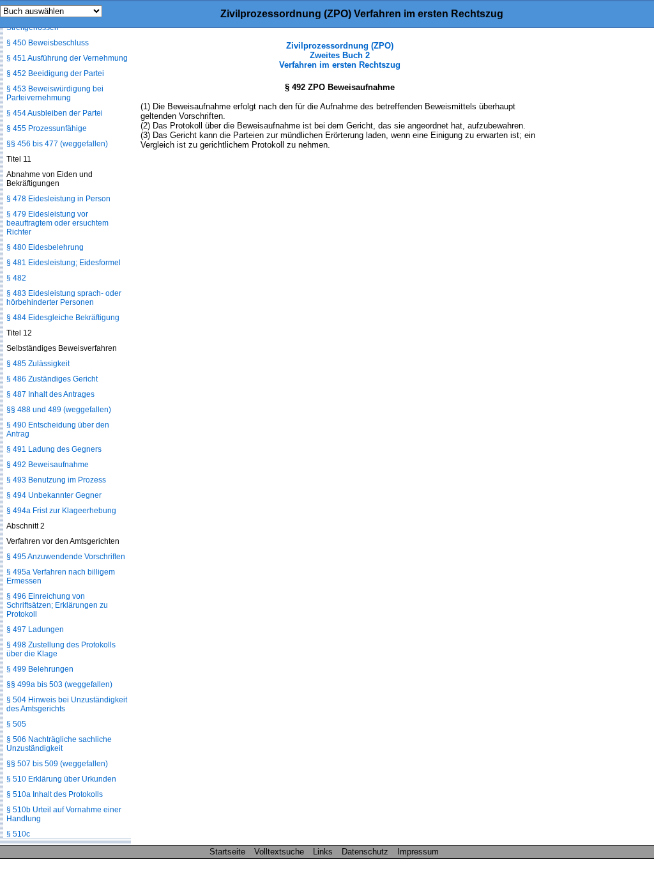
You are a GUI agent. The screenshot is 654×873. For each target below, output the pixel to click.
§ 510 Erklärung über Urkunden (61, 779)
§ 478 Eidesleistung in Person (58, 198)
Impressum (418, 851)
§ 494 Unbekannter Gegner (54, 495)
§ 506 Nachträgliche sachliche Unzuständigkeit (59, 744)
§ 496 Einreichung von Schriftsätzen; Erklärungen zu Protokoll (57, 605)
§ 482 (16, 278)
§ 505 (16, 724)
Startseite (227, 851)
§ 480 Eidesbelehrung (45, 247)
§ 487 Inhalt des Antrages (50, 394)
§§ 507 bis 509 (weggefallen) (57, 763)
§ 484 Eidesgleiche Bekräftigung (62, 317)
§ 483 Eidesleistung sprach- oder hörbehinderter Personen (63, 298)
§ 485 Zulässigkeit (38, 363)
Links (323, 851)
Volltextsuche (279, 851)
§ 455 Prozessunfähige (46, 128)
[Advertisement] (590, 232)
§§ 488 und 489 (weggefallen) (58, 409)
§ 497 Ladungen (35, 629)
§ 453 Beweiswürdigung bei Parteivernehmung (54, 93)
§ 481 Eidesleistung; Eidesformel (63, 262)
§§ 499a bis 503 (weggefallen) (59, 684)
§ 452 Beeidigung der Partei (55, 73)
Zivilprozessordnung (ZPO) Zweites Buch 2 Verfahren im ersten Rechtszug (339, 55)
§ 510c (18, 834)
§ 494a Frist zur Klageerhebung (61, 510)
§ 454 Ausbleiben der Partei (54, 113)
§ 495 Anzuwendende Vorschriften (65, 556)
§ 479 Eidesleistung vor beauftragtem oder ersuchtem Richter (57, 223)
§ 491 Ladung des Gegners (54, 449)
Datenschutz (365, 851)
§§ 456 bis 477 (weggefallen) (57, 143)
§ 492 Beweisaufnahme (47, 464)
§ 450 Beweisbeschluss (47, 42)
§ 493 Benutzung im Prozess (56, 479)
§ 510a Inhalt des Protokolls (54, 794)
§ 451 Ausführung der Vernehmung (67, 58)
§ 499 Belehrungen (39, 669)
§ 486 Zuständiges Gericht (52, 379)
